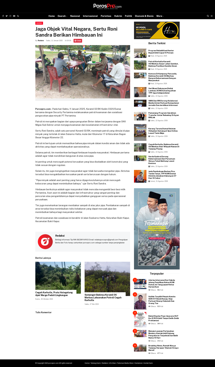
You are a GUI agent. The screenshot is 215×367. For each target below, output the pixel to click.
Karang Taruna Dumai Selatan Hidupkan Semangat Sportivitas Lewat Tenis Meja (163, 131)
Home (52, 16)
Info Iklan (112, 363)
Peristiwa (106, 16)
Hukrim (118, 16)
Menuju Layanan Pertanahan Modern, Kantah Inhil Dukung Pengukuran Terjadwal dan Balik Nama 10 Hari (163, 334)
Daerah (62, 16)
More (159, 16)
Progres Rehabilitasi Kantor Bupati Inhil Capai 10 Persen (161, 51)
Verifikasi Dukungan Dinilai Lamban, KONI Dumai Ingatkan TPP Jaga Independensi (162, 90)
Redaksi (41, 40)
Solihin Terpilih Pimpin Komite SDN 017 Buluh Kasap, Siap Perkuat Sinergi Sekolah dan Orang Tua (161, 299)
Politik (128, 16)
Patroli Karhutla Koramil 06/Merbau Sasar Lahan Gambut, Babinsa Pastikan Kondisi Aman (163, 63)
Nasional (75, 16)
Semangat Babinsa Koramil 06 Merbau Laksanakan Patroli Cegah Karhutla (103, 297)
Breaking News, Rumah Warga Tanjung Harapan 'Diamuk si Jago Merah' (163, 348)
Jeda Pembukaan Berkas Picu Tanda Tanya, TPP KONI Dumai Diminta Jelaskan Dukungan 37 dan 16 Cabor (162, 174)
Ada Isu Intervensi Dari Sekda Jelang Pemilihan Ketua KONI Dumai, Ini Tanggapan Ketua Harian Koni (161, 283)
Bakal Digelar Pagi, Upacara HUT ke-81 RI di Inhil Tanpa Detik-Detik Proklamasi (163, 318)
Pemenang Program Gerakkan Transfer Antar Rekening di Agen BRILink (163, 115)
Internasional (90, 16)
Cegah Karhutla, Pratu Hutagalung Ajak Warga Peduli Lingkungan (54, 293)
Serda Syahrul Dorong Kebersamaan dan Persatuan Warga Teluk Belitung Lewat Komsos (161, 159)
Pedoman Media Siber (125, 363)
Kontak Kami (148, 363)
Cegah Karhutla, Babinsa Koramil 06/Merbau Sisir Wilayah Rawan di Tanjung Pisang (163, 146)
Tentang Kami (95, 363)
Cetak (78, 41)
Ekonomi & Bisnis (144, 16)
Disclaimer (138, 363)
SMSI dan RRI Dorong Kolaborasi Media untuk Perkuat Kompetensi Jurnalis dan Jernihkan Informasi (163, 103)
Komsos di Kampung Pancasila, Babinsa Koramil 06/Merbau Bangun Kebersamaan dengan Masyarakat (162, 77)
